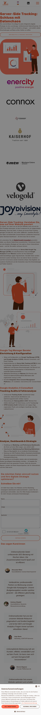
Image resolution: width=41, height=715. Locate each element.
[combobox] (36, 686)
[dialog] (20, 699)
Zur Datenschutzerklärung (29, 703)
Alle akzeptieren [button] (10, 706)
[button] (20, 711)
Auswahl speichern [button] (29, 706)
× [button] (39, 686)
